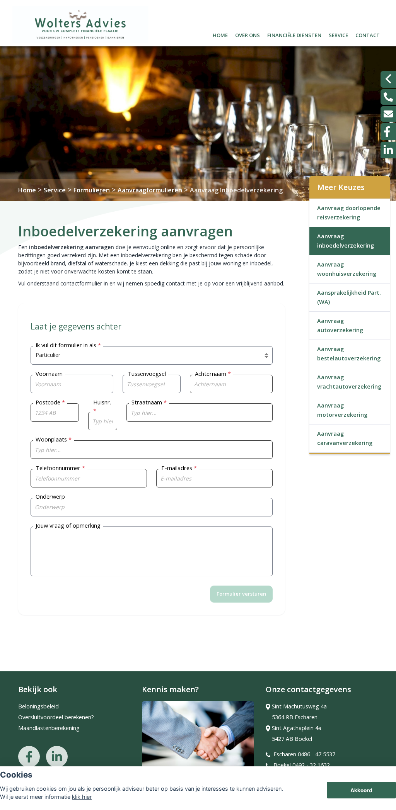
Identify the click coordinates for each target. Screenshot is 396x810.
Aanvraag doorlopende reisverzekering (349, 212)
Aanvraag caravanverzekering (344, 438)
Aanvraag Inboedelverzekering (236, 190)
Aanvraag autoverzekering (340, 325)
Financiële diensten (294, 34)
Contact (367, 34)
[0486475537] (388, 97)
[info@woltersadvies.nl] (388, 114)
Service (338, 34)
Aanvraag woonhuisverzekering (346, 269)
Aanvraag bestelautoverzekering (349, 353)
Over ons (247, 34)
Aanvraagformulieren (150, 190)
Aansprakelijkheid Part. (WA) (349, 297)
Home (220, 34)
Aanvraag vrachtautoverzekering (349, 382)
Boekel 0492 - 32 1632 (301, 765)
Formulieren (91, 190)
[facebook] (388, 131)
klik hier (82, 796)
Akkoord (361, 790)
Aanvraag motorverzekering (342, 410)
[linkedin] (388, 150)
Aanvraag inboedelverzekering (345, 241)
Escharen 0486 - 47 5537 (304, 754)
